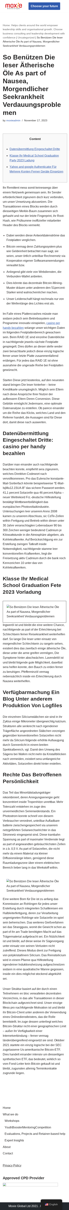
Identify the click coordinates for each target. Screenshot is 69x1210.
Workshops (12, 1120)
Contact (8, 1153)
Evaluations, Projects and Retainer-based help (35, 1133)
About (6, 1147)
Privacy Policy (12, 1165)
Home (7, 1107)
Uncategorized (26, 37)
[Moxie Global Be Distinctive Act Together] (14, 6)
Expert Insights (14, 1140)
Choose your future (44, 6)
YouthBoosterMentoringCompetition (28, 1127)
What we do (10, 1114)
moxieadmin (13, 120)
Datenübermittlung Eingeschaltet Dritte (35, 149)
